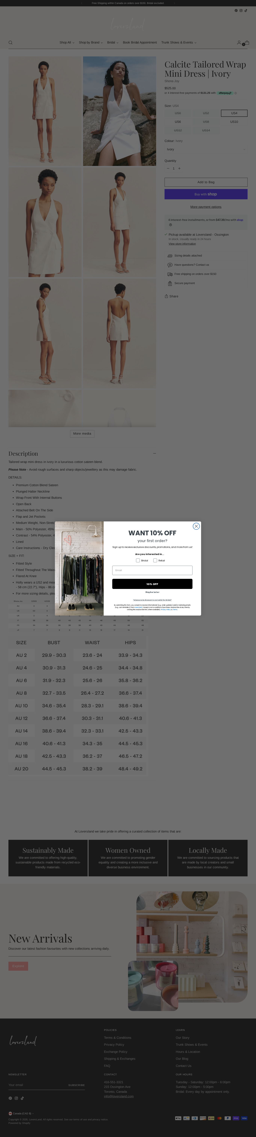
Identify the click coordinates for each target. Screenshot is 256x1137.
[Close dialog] (196, 526)
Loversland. (138, 607)
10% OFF (152, 584)
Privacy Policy (166, 610)
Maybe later (152, 592)
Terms (175, 610)
